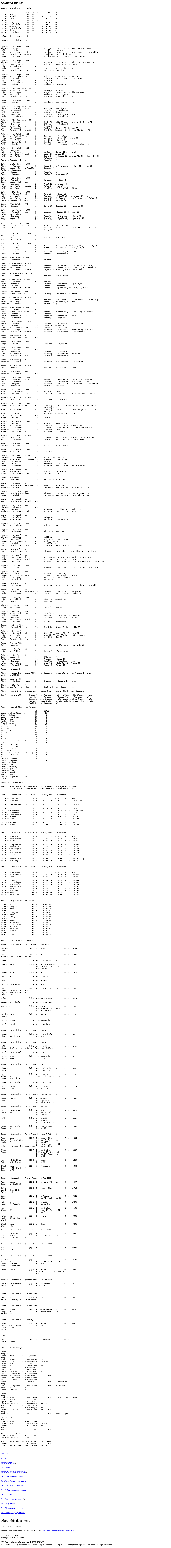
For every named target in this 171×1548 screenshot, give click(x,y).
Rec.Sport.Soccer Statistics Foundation (58, 1531)
